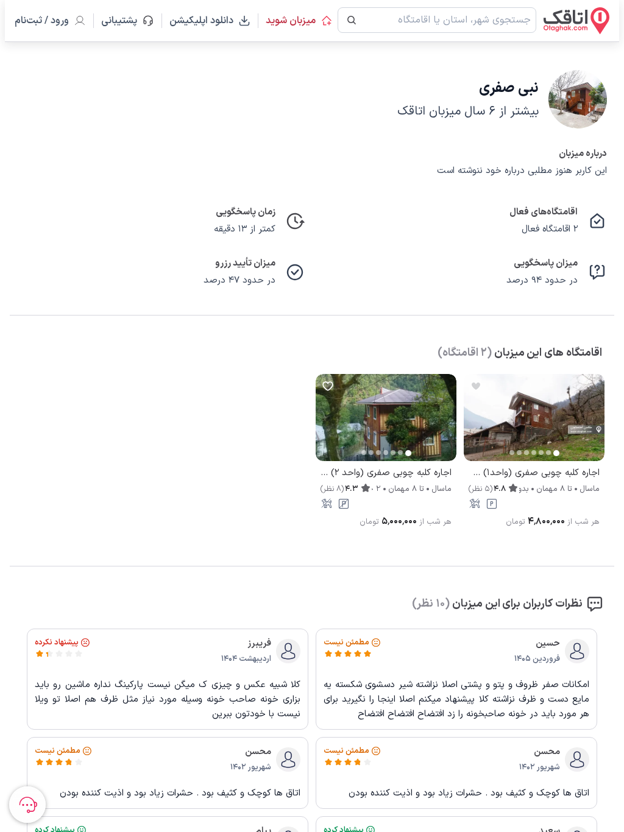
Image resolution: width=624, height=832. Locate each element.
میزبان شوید (291, 20)
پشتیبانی (124, 20)
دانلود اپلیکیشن (201, 20)
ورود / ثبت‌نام (42, 20)
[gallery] (473, 424)
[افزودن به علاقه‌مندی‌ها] (476, 386)
